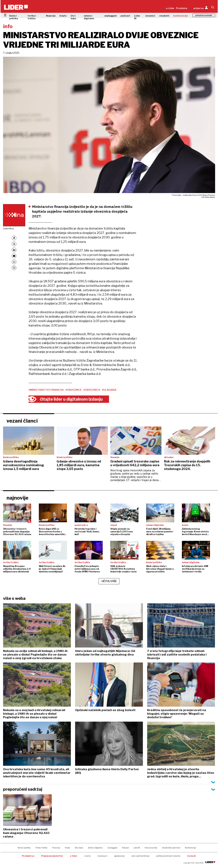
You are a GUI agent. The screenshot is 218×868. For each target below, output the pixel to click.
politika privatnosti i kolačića (168, 856)
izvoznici (150, 15)
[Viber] (14, 267)
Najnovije (17, 498)
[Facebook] (14, 238)
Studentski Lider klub (171, 848)
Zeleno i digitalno (95, 848)
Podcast (125, 848)
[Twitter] (14, 244)
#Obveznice (73, 389)
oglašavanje (119, 856)
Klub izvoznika (151, 848)
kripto (63, 15)
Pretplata (181, 8)
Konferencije (190, 848)
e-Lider (170, 8)
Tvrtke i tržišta (41, 848)
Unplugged (112, 848)
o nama (87, 856)
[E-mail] (14, 256)
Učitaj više (109, 581)
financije (51, 15)
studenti (164, 15)
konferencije (180, 15)
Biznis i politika (24, 848)
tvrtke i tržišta (32, 17)
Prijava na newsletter (52, 856)
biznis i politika (13, 17)
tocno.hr (191, 856)
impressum (102, 856)
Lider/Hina (8, 228)
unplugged (110, 15)
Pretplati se (28, 856)
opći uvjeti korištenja (140, 856)
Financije (56, 848)
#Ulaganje (109, 389)
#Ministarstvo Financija (46, 389)
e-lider (73, 856)
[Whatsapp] (14, 262)
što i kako (73, 17)
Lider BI (137, 17)
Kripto (67, 848)
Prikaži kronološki (203, 15)
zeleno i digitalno (89, 17)
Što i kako (79, 848)
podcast (125, 15)
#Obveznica (91, 389)
